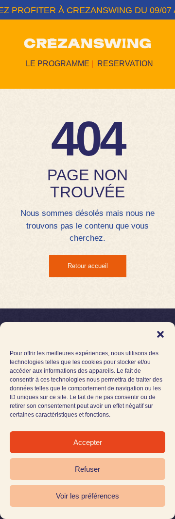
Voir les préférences (87, 496)
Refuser (87, 469)
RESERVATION (125, 63)
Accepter (87, 442)
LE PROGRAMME (57, 63)
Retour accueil (88, 265)
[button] (160, 334)
